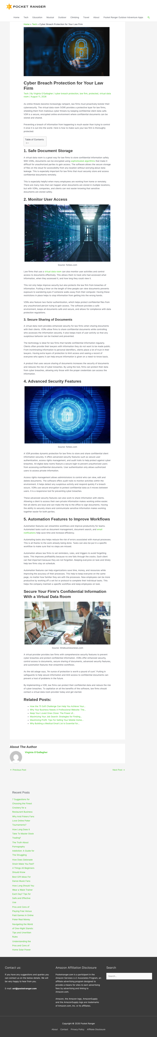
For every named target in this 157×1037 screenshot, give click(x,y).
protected (93, 93)
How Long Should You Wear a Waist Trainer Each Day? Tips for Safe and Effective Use (23, 894)
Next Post (119, 770)
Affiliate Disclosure (96, 1029)
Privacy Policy (77, 1029)
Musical (50, 17)
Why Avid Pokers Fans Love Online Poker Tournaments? (23, 820)
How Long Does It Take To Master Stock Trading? (23, 833)
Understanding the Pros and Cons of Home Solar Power (21, 945)
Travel (86, 17)
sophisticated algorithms (83, 161)
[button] (148, 17)
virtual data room (53, 271)
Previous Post (18, 770)
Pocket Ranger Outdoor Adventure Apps (123, 17)
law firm (84, 93)
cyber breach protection (66, 93)
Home (16, 17)
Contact (64, 1029)
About (96, 17)
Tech (26, 17)
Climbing (74, 17)
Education (37, 17)
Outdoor (62, 17)
